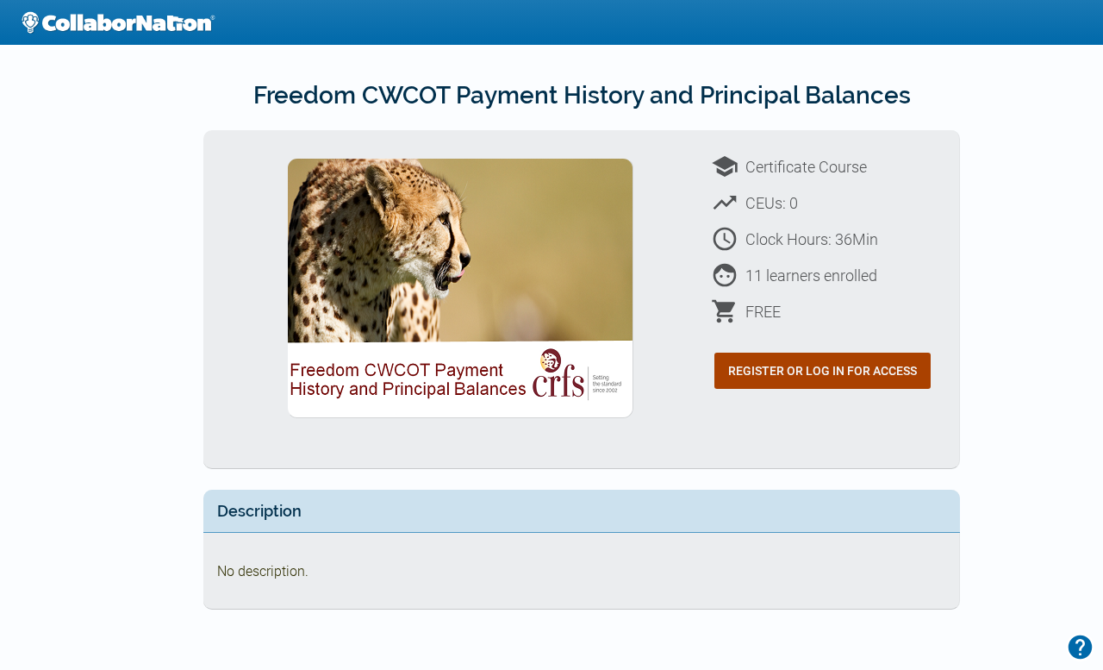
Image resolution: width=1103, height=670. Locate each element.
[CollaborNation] (118, 22)
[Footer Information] (1080, 647)
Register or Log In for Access (822, 371)
